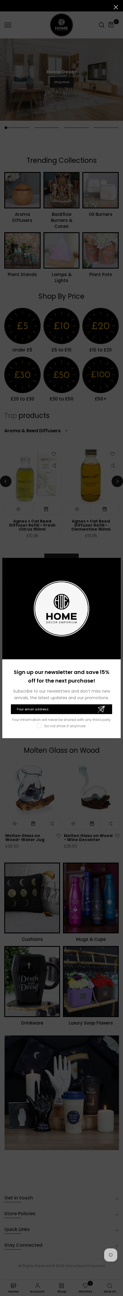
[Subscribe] (101, 709)
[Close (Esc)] (116, 7)
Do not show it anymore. (65, 726)
